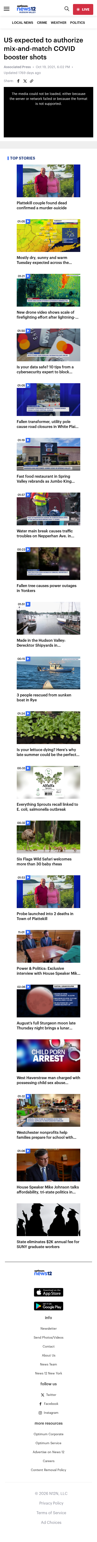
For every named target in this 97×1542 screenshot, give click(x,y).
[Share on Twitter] (25, 81)
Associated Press (17, 67)
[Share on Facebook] (18, 81)
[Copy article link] (31, 81)
